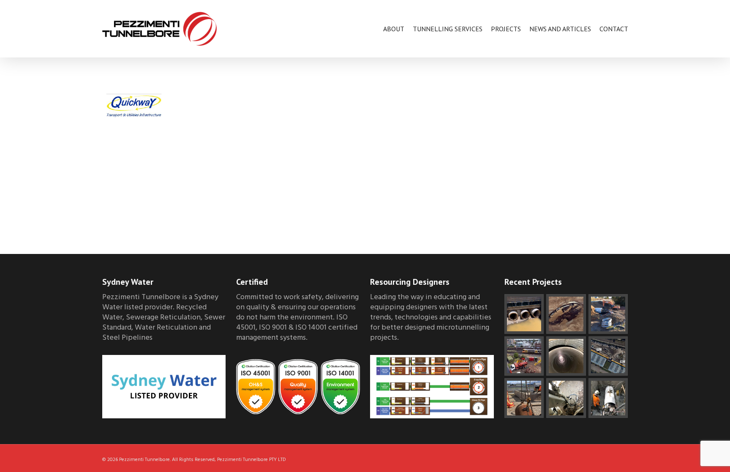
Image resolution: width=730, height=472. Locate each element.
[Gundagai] (566, 398)
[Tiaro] (608, 314)
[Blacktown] (524, 356)
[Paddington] (608, 398)
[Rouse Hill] (566, 314)
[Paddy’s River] (566, 356)
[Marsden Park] (524, 398)
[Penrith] (608, 356)
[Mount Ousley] (524, 314)
